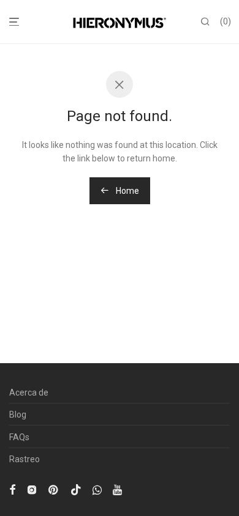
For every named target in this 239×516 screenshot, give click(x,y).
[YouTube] (118, 489)
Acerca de (28, 392)
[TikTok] (76, 489)
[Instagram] (31, 489)
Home (126, 191)
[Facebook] (12, 489)
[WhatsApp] (97, 489)
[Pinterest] (53, 489)
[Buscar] (205, 22)
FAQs (19, 437)
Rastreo (24, 459)
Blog (17, 414)
